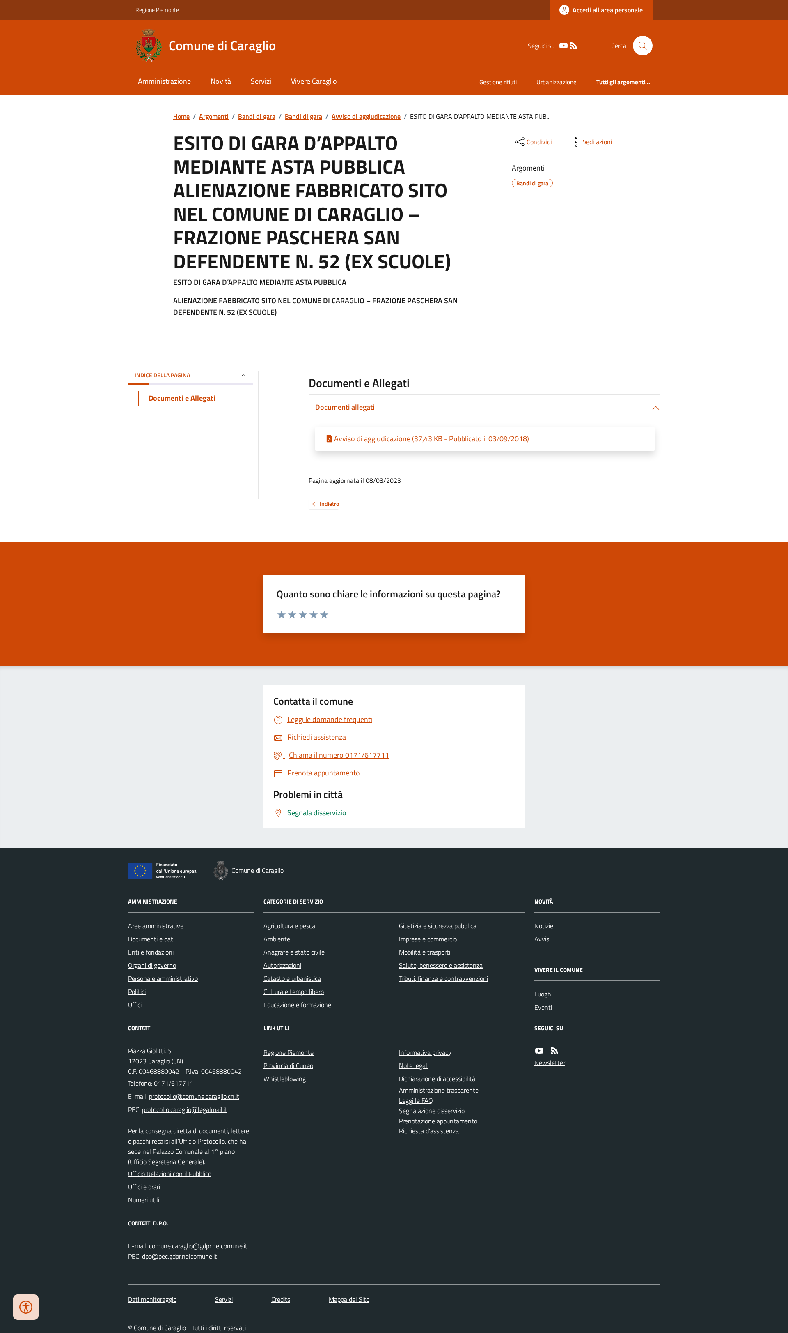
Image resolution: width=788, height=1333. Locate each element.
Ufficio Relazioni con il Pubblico (169, 1173)
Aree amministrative (155, 926)
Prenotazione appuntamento (438, 1121)
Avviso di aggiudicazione (366, 116)
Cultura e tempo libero (293, 991)
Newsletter (549, 1063)
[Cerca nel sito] (639, 45)
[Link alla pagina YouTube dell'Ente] (539, 1051)
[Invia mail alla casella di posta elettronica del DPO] (198, 1246)
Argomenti (214, 116)
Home (181, 116)
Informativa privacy (425, 1052)
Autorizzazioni (282, 965)
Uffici (135, 1005)
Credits (280, 1299)
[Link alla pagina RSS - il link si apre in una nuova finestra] (573, 46)
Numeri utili (143, 1200)
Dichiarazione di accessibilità (437, 1079)
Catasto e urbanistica (292, 978)
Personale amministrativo (163, 978)
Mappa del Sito (349, 1299)
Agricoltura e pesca (289, 926)
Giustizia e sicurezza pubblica (437, 926)
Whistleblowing (284, 1079)
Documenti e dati (151, 939)
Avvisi (542, 939)
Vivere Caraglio (314, 81)
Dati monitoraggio (152, 1299)
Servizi (261, 81)
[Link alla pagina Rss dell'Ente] (554, 1051)
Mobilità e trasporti (424, 952)
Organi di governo (152, 965)
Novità (221, 81)
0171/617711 (173, 1083)
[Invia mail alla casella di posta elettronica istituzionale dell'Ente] (194, 1096)
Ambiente (276, 939)
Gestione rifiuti (498, 82)
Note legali (413, 1065)
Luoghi (543, 994)
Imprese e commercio (428, 939)
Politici (137, 991)
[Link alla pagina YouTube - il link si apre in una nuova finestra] (563, 46)
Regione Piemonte (157, 9)
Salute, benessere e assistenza (441, 965)
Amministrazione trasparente (439, 1090)
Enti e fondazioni (151, 952)
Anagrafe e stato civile (294, 952)
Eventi (543, 1007)
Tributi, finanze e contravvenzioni (443, 978)
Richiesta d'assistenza (429, 1131)
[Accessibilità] (25, 1307)
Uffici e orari (144, 1187)
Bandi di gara (256, 116)
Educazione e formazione (297, 1005)
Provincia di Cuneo (288, 1065)
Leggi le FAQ (416, 1100)
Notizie (543, 926)
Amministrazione (164, 81)
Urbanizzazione (556, 82)
